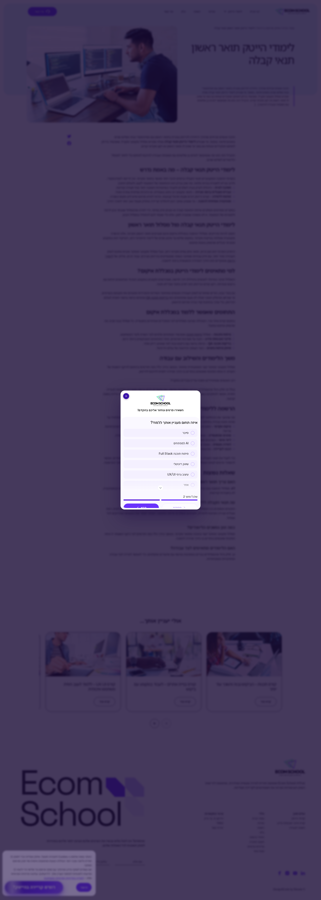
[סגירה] (126, 396)
